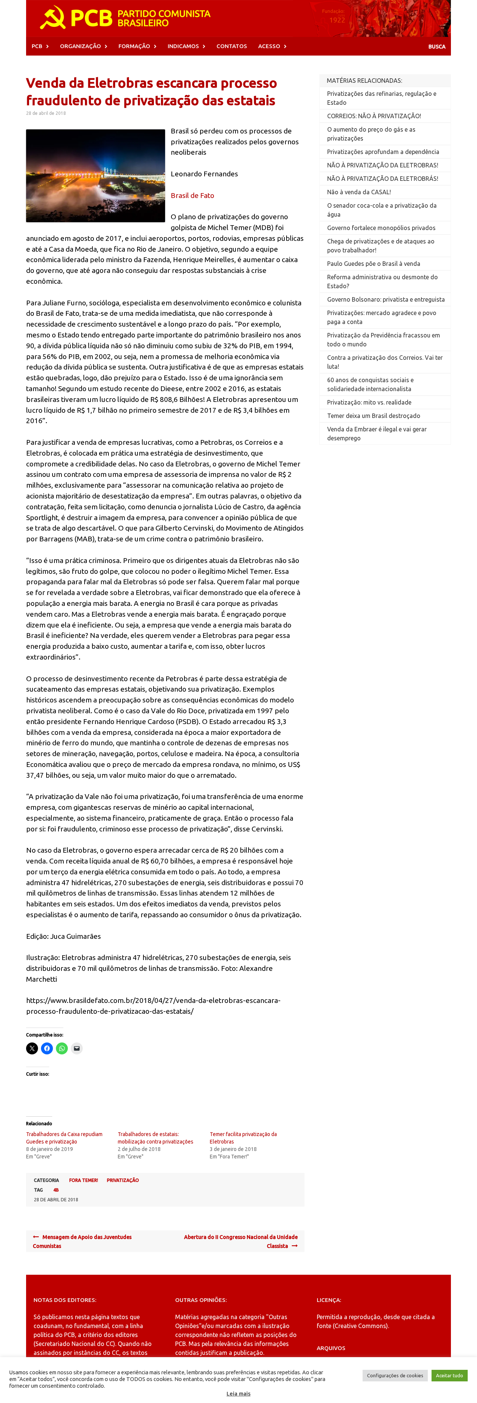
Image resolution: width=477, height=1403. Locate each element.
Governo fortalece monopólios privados (381, 227)
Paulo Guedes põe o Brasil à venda (373, 263)
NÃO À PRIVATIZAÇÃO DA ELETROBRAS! (382, 165)
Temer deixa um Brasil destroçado (373, 415)
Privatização (123, 1180)
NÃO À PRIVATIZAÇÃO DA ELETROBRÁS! (382, 178)
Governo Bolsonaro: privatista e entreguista (386, 299)
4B (56, 1189)
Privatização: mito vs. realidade (369, 402)
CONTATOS (232, 46)
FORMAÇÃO (134, 46)
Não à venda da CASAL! (359, 192)
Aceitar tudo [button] (449, 1375)
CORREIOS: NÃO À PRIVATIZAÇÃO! (374, 116)
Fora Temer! (83, 1180)
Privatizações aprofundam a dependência (383, 151)
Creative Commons (360, 1325)
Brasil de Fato (192, 195)
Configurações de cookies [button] (395, 1375)
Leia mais (238, 1393)
